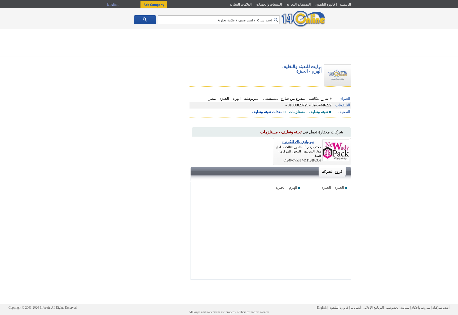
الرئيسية (345, 4)
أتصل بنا (355, 307)
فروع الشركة (332, 172)
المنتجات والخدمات (269, 4)
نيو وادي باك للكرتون (298, 142)
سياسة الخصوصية (397, 307)
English (113, 4)
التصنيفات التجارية (299, 4)
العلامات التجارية (241, 4)
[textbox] (219, 19)
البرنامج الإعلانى (373, 307)
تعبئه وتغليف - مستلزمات (308, 112)
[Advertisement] (374, 113)
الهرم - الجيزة (286, 188)
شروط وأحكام (420, 307)
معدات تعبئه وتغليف (267, 112)
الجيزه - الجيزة (333, 188)
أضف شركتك (441, 307)
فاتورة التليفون (325, 4)
